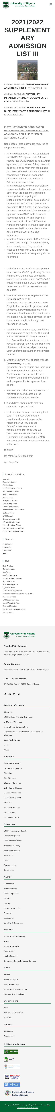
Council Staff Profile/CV (12, 525)
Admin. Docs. (8, 497)
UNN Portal (7, 544)
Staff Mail (6, 572)
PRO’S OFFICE (8, 612)
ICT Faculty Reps (9, 597)
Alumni (5, 553)
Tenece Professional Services (27, 1108)
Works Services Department (14, 609)
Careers (8, 1024)
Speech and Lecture (10, 506)
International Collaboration (13, 509)
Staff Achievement (10, 575)
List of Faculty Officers (11, 603)
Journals (6, 479)
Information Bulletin (11, 491)
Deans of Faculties (10, 606)
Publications (8, 485)
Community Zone (10, 503)
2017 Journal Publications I (13, 528)
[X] (20, 694)
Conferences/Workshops (12, 488)
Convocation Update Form (13, 531)
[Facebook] (6, 694)
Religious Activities (10, 494)
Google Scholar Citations (12, 578)
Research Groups (9, 482)
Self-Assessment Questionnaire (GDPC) (18, 594)
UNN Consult (8, 516)
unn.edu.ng (14, 299)
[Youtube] (11, 694)
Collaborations (8, 513)
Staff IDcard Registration (12, 590)
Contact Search (9, 569)
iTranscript (7, 547)
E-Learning (7, 550)
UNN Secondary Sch (11, 600)
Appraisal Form (9, 581)
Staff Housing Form (10, 584)
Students (9, 756)
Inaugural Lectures (10, 500)
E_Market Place (9, 587)
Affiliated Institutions (11, 522)
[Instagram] (15, 694)
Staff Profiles (8, 566)
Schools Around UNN (11, 519)
